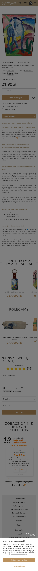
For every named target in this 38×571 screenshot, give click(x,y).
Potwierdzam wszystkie (19, 560)
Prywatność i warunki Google (18, 554)
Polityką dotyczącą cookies (21, 546)
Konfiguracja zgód (19, 566)
